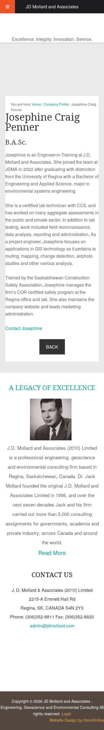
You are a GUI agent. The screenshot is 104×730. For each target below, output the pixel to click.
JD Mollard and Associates (52, 6)
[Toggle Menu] (7, 6)
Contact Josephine (23, 328)
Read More (52, 552)
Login (66, 713)
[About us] (52, 438)
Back (52, 347)
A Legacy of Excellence (52, 388)
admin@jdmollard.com (52, 625)
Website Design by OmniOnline (76, 720)
